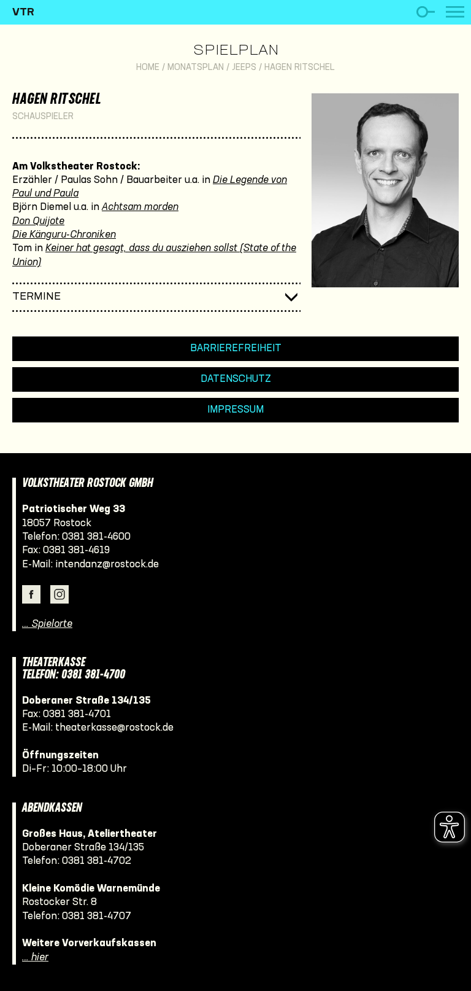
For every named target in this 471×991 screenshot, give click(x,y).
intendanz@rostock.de (107, 564)
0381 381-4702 (96, 861)
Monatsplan (195, 67)
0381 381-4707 (96, 916)
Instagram (59, 594)
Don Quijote (38, 221)
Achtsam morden (140, 207)
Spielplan (235, 51)
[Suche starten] (425, 12)
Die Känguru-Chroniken (64, 235)
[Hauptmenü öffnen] (455, 12)
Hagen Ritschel (299, 67)
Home (147, 67)
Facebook (31, 594)
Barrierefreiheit (235, 348)
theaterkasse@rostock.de (114, 728)
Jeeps (244, 67)
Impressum (235, 410)
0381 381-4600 (96, 537)
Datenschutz (236, 379)
